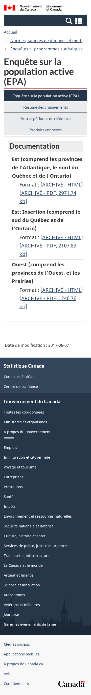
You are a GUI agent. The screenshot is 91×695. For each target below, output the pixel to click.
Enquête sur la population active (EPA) (45, 95)
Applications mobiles (21, 654)
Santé (8, 496)
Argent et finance (18, 575)
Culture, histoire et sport (25, 535)
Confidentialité (16, 683)
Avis (7, 673)
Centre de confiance (21, 386)
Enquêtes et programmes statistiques (46, 49)
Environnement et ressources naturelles (38, 516)
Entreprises (13, 477)
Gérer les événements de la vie (30, 624)
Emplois (10, 447)
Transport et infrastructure (27, 555)
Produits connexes (45, 129)
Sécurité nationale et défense (29, 526)
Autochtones (14, 594)
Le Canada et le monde (23, 565)
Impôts (10, 506)
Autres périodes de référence (45, 118)
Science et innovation (22, 585)
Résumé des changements (45, 107)
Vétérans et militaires (22, 604)
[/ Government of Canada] (34, 8)
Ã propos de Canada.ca (23, 663)
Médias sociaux (17, 644)
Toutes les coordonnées (24, 412)
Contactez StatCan (19, 376)
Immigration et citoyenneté (27, 457)
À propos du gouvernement (27, 431)
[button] (46, 20)
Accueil (10, 32)
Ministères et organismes (25, 422)
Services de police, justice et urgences (36, 545)
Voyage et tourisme (20, 467)
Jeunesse (11, 614)
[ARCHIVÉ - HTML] (61, 184)
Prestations (13, 486)
